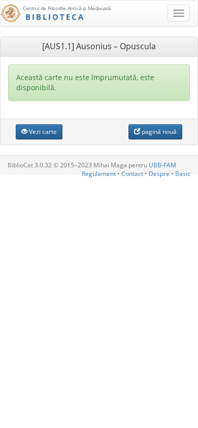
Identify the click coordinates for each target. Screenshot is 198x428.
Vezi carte (42, 131)
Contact (132, 173)
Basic (182, 173)
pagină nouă (158, 131)
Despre (159, 173)
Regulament (99, 173)
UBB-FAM (162, 165)
